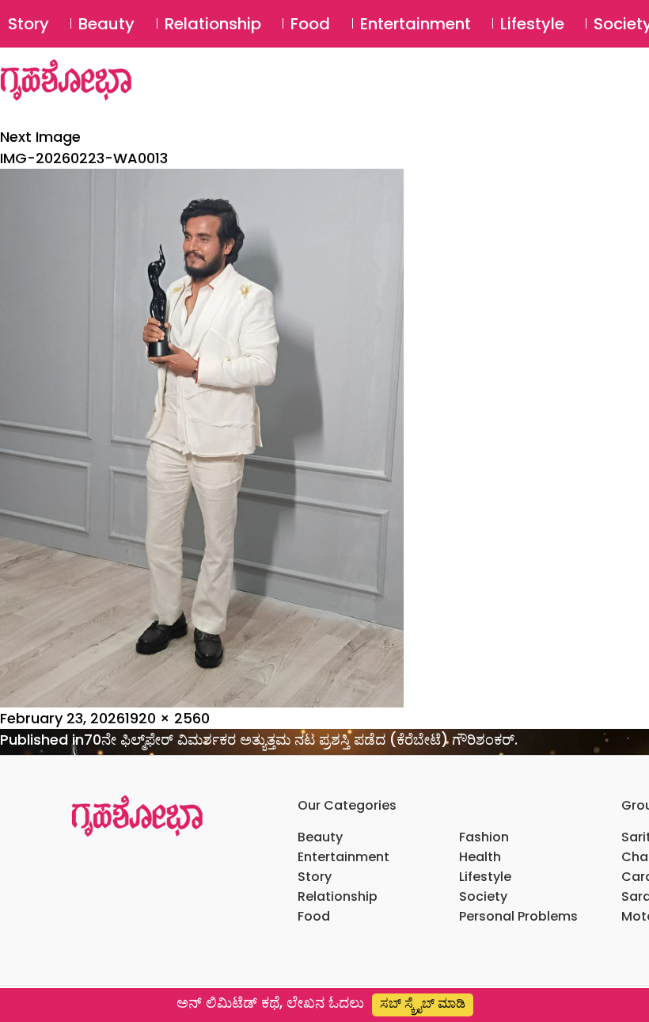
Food (310, 24)
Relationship (213, 24)
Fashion (484, 837)
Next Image (40, 137)
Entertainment (415, 24)
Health (480, 857)
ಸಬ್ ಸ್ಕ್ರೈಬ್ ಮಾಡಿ (422, 1003)
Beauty (106, 24)
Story (28, 24)
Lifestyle (532, 24)
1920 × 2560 (167, 718)
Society (483, 896)
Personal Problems (518, 916)
